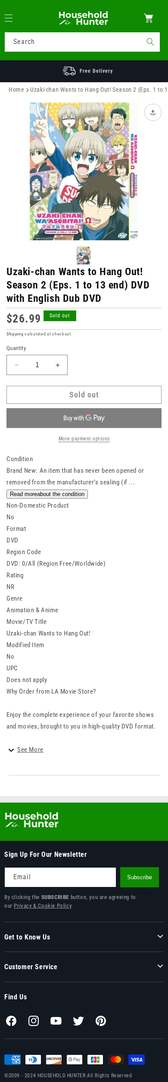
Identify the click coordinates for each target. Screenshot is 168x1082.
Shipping (15, 334)
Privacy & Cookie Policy (43, 905)
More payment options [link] (84, 439)
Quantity (16, 348)
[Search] (150, 41)
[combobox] (82, 42)
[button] (13, 18)
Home (16, 89)
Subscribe (139, 877)
